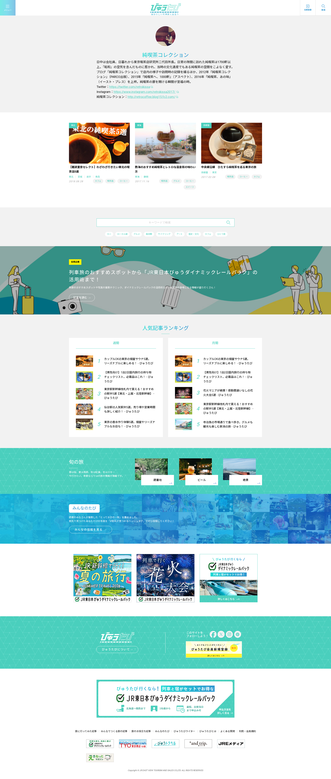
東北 (71, 176)
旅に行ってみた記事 (86, 731)
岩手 (89, 176)
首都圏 (204, 172)
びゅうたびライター (184, 731)
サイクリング (164, 234)
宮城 (80, 176)
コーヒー (123, 181)
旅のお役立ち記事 (141, 731)
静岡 (146, 176)
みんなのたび (162, 731)
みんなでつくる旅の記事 (114, 731)
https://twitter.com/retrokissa (129, 87)
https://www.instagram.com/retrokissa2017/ (145, 92)
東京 (214, 172)
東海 (137, 176)
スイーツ (190, 187)
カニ (109, 234)
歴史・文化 (194, 234)
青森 (97, 176)
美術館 (149, 234)
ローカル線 (122, 234)
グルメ (176, 181)
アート (180, 234)
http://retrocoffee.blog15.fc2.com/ (151, 97)
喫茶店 (110, 181)
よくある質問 (227, 731)
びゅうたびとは (207, 731)
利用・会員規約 (247, 731)
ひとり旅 (221, 234)
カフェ (98, 181)
